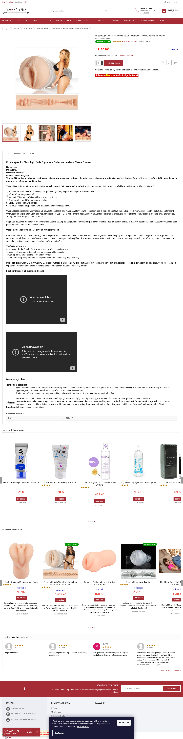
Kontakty (54, 708)
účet (24, 2)
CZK (175, 2)
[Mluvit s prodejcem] (169, 62)
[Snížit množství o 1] (102, 64)
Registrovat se (7, 2)
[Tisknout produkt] (162, 62)
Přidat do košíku (113, 63)
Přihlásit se (171, 689)
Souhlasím (124, 722)
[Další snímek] (89, 133)
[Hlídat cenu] (175, 62)
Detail (166, 499)
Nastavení (59, 733)
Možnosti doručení (127, 56)
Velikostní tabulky (57, 712)
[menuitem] (21, 21)
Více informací (83, 726)
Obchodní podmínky (58, 716)
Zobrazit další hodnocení (170, 670)
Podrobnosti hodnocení (129, 42)
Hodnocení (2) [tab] (19, 153)
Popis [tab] (7, 153)
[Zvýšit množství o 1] (102, 62)
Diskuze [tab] (33, 153)
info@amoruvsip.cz (17, 708)
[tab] (88, 521)
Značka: (145, 42)
